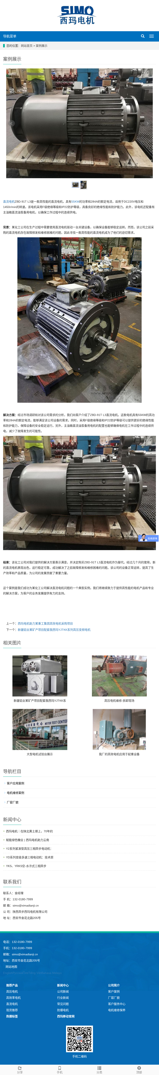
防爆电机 (63, 1010)
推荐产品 (12, 985)
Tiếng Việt (34, 973)
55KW (75, 201)
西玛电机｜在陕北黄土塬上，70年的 (29, 831)
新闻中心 (63, 985)
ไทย (25, 973)
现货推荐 (12, 1010)
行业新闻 (63, 997)
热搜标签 (12, 1016)
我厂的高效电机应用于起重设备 (119, 754)
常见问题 (63, 1004)
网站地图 (11, 966)
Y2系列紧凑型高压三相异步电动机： (29, 848)
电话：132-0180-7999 (17, 942)
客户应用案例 (15, 783)
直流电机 (9, 201)
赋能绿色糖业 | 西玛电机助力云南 (27, 840)
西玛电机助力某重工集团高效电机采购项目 (45, 623)
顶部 (139, 1072)
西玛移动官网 (66, 1016)
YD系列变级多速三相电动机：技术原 (29, 857)
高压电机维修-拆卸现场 (119, 700)
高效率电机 (13, 997)
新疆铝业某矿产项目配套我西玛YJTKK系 (40, 700)
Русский (18, 973)
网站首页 (27, 45)
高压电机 (12, 991)
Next (147, 123)
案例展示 (41, 45)
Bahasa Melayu (51, 973)
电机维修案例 (15, 792)
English (8, 973)
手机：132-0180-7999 (17, 948)
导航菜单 (9, 36)
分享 (20, 1072)
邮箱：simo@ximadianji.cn (20, 954)
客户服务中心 (116, 1004)
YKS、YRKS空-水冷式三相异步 (26, 866)
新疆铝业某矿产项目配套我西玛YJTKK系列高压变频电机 (54, 629)
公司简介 (114, 985)
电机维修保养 (116, 1010)
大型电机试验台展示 (40, 754)
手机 (60, 1072)
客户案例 (114, 991)
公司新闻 (63, 991)
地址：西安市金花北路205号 (21, 960)
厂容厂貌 (12, 802)
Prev (11, 123)
